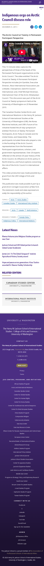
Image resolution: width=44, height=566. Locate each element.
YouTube (22, 520)
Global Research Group (22, 445)
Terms (22, 374)
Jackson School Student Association (22, 459)
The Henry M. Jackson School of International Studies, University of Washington (18, 2)
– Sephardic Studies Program (22, 492)
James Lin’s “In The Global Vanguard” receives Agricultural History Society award (19, 255)
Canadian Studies (9, 203)
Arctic (13, 200)
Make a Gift (22, 365)
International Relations (27, 221)
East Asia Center (22, 424)
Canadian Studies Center (22, 284)
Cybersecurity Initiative (22, 420)
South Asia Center (22, 481)
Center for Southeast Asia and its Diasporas (22, 406)
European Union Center (22, 437)
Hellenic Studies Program (22, 448)
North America (32, 210)
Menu (41, 7)
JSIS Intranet (22, 540)
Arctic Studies (22, 200)
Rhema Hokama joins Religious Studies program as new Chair (21, 237)
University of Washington (22, 320)
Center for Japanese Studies (22, 463)
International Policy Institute (27, 203)
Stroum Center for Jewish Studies (22, 485)
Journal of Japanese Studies (22, 466)
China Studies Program (22, 413)
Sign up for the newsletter (22, 527)
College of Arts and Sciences (25, 331)
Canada (21, 210)
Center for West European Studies (22, 409)
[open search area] (39, 2)
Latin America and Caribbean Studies (22, 470)
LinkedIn (40, 27)
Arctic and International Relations (22, 387)
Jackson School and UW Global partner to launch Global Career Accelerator (20, 246)
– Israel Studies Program (22, 488)
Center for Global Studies (22, 395)
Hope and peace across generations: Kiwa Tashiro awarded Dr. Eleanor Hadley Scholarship (20, 263)
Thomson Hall (19, 349)
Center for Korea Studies (22, 402)
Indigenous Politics (9, 221)
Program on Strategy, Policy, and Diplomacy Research (22, 477)
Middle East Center (22, 474)
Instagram (22, 516)
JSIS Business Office (22, 536)
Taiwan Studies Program (22, 495)
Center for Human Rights (22, 398)
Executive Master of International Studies (22, 441)
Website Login (22, 544)
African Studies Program (22, 384)
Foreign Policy (24, 217)
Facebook (32, 27)
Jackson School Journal (22, 456)
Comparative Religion (22, 416)
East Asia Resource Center (22, 427)
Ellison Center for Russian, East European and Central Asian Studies (22, 432)
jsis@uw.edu (23, 360)
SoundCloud (22, 523)
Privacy (22, 371)
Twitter (36, 27)
